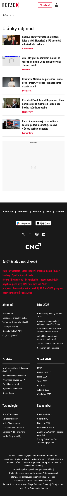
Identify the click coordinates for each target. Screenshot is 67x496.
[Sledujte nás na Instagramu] (36, 234)
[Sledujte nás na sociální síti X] (23, 234)
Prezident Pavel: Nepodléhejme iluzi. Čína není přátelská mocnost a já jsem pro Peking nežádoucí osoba (43, 103)
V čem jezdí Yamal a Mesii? (15, 322)
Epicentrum (7, 313)
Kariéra (60, 211)
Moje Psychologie (11, 270)
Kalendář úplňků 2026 (12, 331)
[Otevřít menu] (63, 5)
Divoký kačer (8, 393)
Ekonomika (44, 405)
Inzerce (37, 211)
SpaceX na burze (10, 414)
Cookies (51, 477)
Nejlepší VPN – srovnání (13, 432)
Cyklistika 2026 (44, 394)
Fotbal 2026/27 (44, 372)
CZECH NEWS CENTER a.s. (45, 455)
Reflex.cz (6, 15)
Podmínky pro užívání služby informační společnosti (33, 473)
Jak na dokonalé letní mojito (50, 343)
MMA (39, 368)
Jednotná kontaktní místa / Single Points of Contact (26, 484)
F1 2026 (41, 385)
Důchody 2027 (43, 423)
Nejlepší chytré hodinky (13, 427)
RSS (48, 211)
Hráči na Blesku (44, 270)
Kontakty (8, 211)
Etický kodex (57, 484)
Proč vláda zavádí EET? (13, 380)
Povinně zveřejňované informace (33, 488)
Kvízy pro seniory (10, 327)
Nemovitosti (17, 279)
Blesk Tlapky (28, 270)
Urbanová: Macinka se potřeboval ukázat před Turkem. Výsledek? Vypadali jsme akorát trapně (42, 82)
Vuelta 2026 (26, 292)
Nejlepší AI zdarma (11, 423)
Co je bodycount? (10, 335)
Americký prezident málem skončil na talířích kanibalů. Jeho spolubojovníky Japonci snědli (41, 61)
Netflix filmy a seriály (12, 436)
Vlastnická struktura (43, 480)
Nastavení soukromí (23, 480)
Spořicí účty (42, 419)
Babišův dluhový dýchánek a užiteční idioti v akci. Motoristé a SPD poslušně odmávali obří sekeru (41, 40)
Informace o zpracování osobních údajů (28, 477)
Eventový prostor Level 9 (25, 288)
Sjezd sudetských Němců (14, 375)
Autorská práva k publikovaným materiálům (33, 469)
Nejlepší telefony (10, 419)
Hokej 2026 (42, 377)
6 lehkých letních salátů (48, 348)
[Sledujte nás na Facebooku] (30, 234)
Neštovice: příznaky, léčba (14, 318)
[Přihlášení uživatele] (56, 5)
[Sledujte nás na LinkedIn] (43, 234)
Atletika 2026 (43, 390)
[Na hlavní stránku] (10, 4)
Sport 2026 (44, 359)
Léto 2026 (43, 305)
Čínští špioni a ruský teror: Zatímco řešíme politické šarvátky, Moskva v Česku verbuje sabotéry (40, 124)
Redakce (23, 211)
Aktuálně (7, 305)
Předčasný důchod (45, 414)
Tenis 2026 (42, 381)
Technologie (10, 405)
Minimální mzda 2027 (47, 427)
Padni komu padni (10, 384)
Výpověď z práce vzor (12, 388)
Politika (7, 359)
